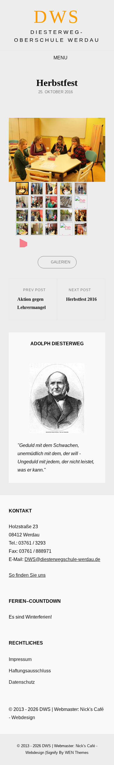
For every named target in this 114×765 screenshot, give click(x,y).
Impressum (20, 659)
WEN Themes (77, 752)
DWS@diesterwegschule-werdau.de (62, 559)
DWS (57, 16)
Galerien (60, 262)
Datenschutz (22, 682)
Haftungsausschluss (30, 670)
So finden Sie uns (27, 575)
